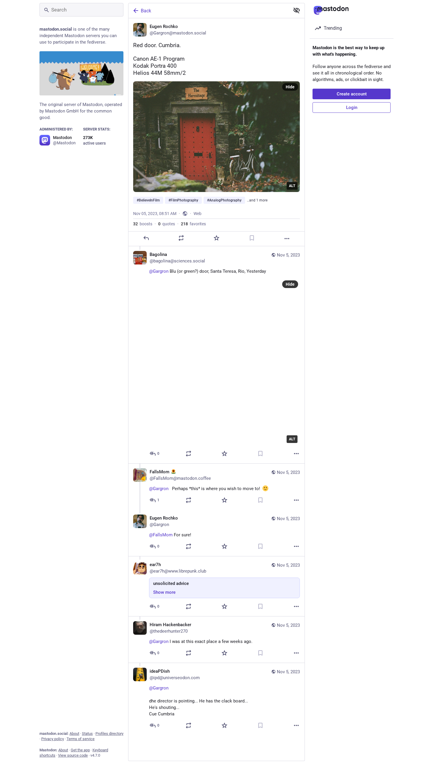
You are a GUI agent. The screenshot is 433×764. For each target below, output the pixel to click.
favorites (193, 223)
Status (87, 733)
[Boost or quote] (181, 238)
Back (146, 11)
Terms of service (81, 739)
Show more (164, 592)
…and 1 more (257, 200)
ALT (292, 186)
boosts (142, 223)
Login (351, 107)
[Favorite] (216, 238)
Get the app (80, 750)
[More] (286, 238)
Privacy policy (52, 739)
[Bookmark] (251, 238)
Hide (290, 87)
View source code (73, 755)
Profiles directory (109, 733)
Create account (352, 94)
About (74, 733)
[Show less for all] (297, 10)
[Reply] (146, 238)
